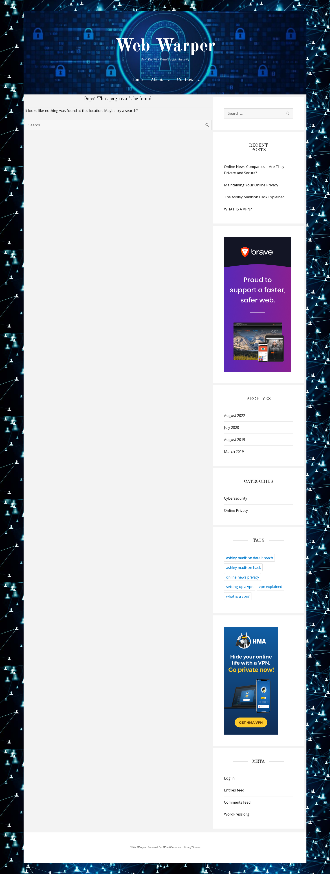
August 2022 (234, 415)
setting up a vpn (239, 586)
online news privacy (242, 577)
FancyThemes (191, 847)
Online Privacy (236, 510)
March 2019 (234, 451)
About (157, 80)
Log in (229, 778)
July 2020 (231, 427)
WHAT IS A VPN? (238, 209)
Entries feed (234, 790)
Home (137, 80)
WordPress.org (236, 814)
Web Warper (165, 47)
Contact (185, 80)
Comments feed (237, 802)
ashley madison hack (243, 567)
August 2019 (234, 439)
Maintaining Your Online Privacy (251, 185)
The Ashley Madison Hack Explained (254, 196)
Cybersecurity (235, 498)
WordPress (170, 847)
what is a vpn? (238, 596)
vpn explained (270, 586)
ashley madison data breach (249, 557)
